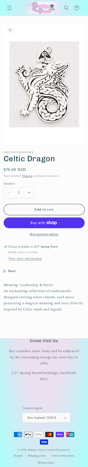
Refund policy (46, 462)
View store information (25, 258)
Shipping (27, 175)
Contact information (62, 455)
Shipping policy (37, 455)
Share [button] (12, 271)
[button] (9, 8)
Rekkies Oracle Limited (42, 449)
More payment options (44, 234)
